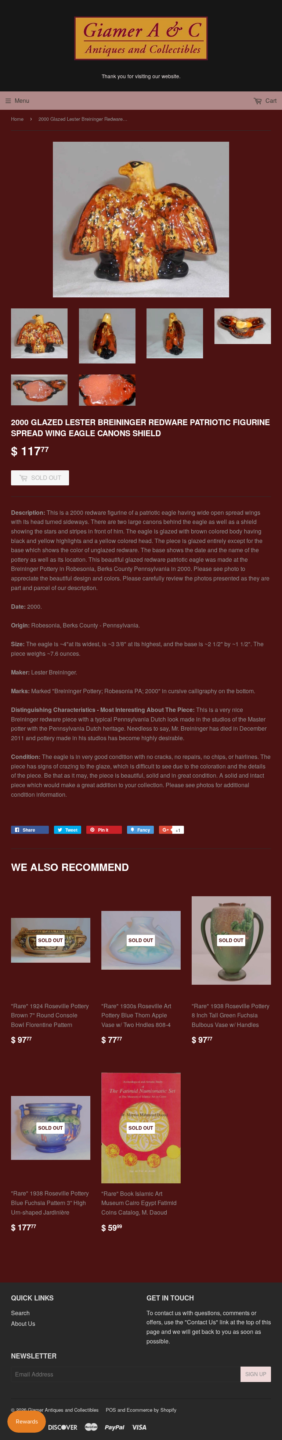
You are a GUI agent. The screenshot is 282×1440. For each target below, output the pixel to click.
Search (20, 1313)
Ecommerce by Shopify (152, 1409)
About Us (23, 1323)
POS (111, 1409)
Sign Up (255, 1374)
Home (17, 118)
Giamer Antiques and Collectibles (63, 1409)
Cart (270, 100)
